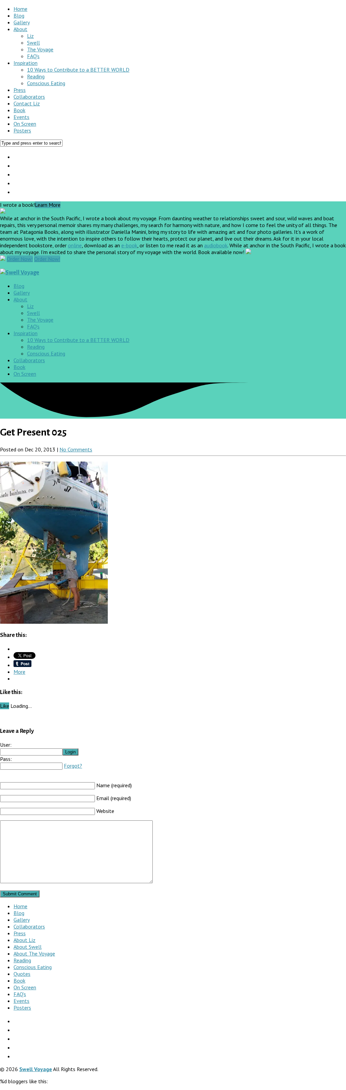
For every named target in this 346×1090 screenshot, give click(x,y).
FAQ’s (33, 56)
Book (19, 110)
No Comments (75, 449)
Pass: (6, 758)
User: (5, 744)
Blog (19, 15)
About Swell (28, 946)
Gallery (22, 22)
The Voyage (40, 49)
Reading (36, 76)
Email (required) (113, 798)
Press (20, 89)
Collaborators (29, 96)
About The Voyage (34, 953)
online (75, 245)
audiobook (215, 245)
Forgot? (73, 765)
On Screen (25, 123)
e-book (129, 245)
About (20, 29)
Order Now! (20, 258)
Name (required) (114, 785)
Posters (22, 130)
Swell (33, 42)
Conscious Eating (46, 83)
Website (105, 811)
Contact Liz (27, 103)
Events (21, 117)
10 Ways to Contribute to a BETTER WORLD (78, 69)
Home (20, 8)
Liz (30, 35)
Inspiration (26, 62)
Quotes (22, 973)
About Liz (24, 940)
